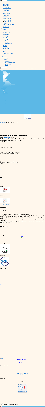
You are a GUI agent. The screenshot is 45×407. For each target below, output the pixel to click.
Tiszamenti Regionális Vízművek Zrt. (7, 41)
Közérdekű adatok (4, 80)
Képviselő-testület (5, 12)
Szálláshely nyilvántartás (6, 7)
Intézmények (3, 33)
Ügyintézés (2, 49)
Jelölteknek (6, 65)
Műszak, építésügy (5, 50)
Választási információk (4, 57)
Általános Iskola (5, 37)
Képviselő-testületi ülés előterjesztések (9, 20)
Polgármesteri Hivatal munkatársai (7, 13)
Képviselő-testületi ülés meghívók (7, 82)
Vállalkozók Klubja (5, 46)
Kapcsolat (3, 91)
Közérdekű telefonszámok (6, 52)
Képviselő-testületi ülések (6, 19)
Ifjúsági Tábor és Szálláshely (6, 32)
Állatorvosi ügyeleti (5, 35)
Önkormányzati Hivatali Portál (5, 102)
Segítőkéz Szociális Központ (6, 39)
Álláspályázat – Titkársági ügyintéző (5, 193)
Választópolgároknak (8, 64)
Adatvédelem (4, 54)
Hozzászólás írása (9, 137)
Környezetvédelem (5, 16)
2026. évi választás (5, 59)
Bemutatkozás (4, 29)
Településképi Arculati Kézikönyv (7, 8)
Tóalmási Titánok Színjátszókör (6, 48)
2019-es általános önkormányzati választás (7, 113)
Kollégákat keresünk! (3, 184)
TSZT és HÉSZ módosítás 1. (6, 27)
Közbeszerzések (5, 17)
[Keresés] (0, 0)
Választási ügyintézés (5, 58)
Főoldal (2, 2)
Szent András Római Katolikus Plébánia (7, 43)
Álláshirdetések (4, 78)
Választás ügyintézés (7, 63)
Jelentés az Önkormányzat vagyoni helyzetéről (8, 24)
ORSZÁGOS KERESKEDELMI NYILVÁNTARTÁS (22, 359)
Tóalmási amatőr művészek (6, 9)
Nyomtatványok (5, 55)
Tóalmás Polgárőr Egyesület (5, 98)
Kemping (4, 31)
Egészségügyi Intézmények (6, 34)
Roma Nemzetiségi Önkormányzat (7, 18)
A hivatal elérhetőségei (5, 14)
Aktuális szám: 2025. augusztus (22, 236)
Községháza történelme (6, 5)
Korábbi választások (5, 60)
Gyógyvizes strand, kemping (4, 28)
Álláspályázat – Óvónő (4, 204)
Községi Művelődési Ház (6, 38)
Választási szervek (6, 111)
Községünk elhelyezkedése (6, 4)
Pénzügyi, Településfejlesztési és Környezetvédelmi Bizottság (11, 22)
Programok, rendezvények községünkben (8, 6)
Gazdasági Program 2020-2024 (6, 26)
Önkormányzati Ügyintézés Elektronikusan (8, 53)
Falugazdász (4, 40)
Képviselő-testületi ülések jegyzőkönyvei (9, 21)
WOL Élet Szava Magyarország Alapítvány (6, 100)
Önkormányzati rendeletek (6, 15)
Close (0, 406)
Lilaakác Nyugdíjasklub (5, 44)
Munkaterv (5, 23)
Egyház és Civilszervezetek (4, 42)
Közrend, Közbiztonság (5, 11)
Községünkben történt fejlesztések (7, 10)
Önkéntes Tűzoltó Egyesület (6, 47)
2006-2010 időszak (6, 25)
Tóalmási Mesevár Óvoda (6, 36)
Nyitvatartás (4, 30)
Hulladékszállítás (4, 96)
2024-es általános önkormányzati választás (9, 62)
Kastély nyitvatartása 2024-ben (5, 166)
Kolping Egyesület (5, 45)
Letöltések (2, 56)
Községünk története (5, 3)
